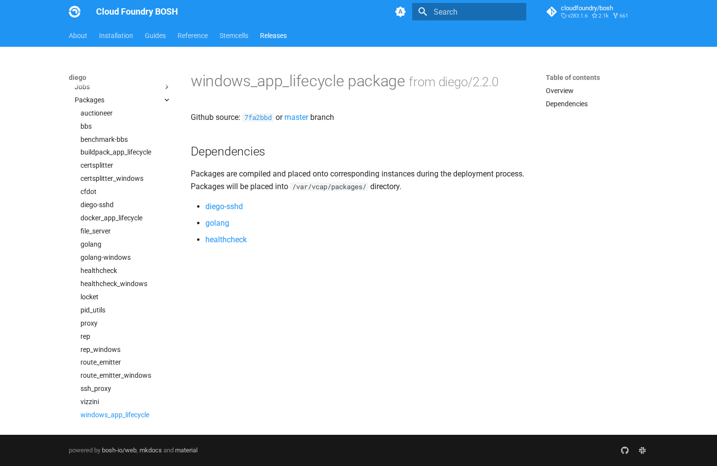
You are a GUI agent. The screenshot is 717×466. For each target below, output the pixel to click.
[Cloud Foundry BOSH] (74, 11)
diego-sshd (97, 205)
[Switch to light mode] (400, 11)
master (296, 117)
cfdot (88, 191)
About (78, 35)
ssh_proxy (95, 388)
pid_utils (92, 310)
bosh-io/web (119, 450)
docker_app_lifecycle (111, 218)
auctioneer (96, 113)
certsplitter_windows (111, 178)
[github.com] (625, 450)
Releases (273, 35)
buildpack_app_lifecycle (115, 152)
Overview (88, 74)
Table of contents (573, 77)
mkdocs (150, 450)
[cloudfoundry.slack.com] (642, 450)
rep (85, 336)
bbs (86, 126)
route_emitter (100, 362)
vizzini (89, 402)
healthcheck (98, 270)
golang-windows (105, 257)
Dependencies (567, 104)
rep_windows (100, 349)
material (186, 450)
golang (90, 244)
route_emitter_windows (115, 375)
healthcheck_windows (113, 284)
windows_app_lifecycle (114, 415)
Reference (193, 35)
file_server (95, 231)
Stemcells (233, 35)
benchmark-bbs (104, 139)
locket (89, 297)
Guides (155, 35)
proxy (89, 323)
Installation (116, 35)
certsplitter (96, 165)
